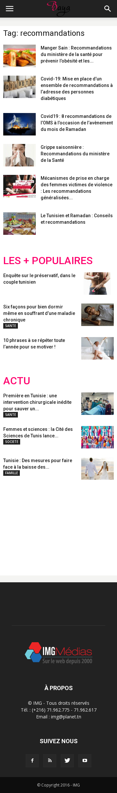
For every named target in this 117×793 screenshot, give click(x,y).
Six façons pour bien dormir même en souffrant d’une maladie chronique (39, 313)
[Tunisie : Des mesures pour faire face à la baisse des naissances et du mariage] (97, 468)
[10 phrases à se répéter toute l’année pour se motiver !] (97, 348)
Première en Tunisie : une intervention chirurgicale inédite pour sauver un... (37, 402)
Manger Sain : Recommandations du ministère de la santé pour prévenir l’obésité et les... (76, 54)
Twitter (40, 522)
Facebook (15, 522)
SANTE (10, 325)
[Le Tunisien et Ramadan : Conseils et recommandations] (19, 223)
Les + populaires (48, 261)
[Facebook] (32, 760)
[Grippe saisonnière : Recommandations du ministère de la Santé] (19, 155)
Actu (16, 381)
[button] (108, 9)
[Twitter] (67, 760)
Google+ (89, 522)
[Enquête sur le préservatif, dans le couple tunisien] (97, 283)
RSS (64, 522)
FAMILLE (11, 473)
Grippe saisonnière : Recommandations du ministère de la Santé (75, 154)
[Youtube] (84, 760)
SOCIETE (11, 441)
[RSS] (49, 760)
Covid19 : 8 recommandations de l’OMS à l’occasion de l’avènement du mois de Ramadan (77, 123)
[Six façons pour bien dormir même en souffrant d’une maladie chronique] (97, 315)
